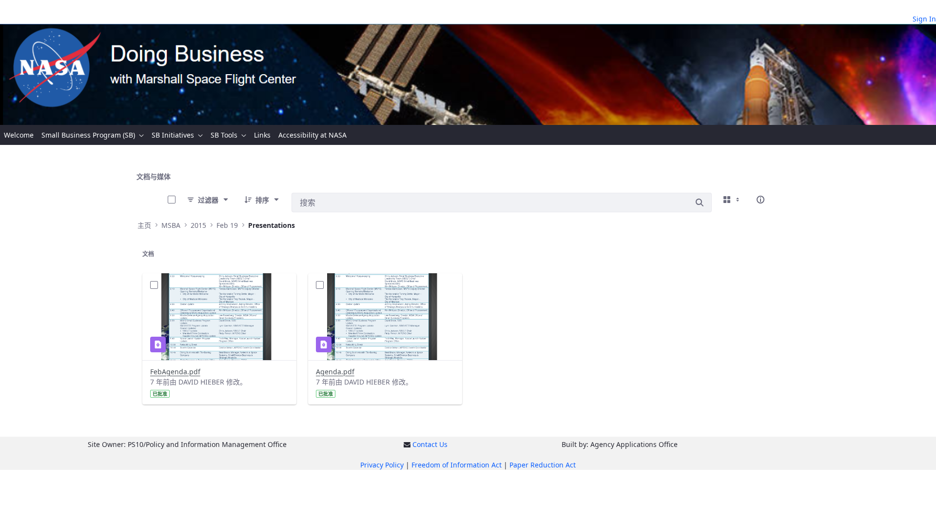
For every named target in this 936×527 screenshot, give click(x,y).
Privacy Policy (382, 464)
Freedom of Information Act (456, 464)
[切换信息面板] (760, 199)
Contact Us (430, 444)
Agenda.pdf (335, 371)
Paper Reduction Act (542, 464)
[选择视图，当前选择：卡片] (732, 199)
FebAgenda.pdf (175, 371)
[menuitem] (19, 135)
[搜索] (699, 202)
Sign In (924, 18)
